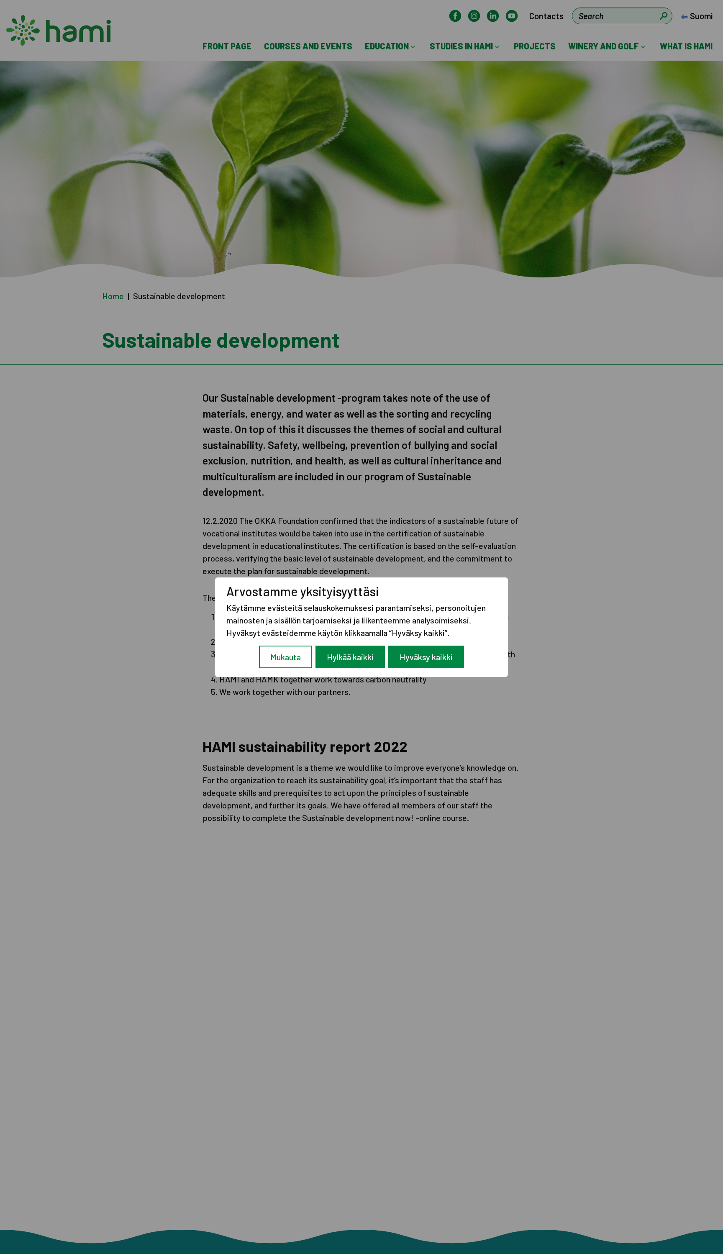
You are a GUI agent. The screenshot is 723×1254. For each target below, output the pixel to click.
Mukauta (285, 657)
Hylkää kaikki (350, 657)
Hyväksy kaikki (426, 657)
